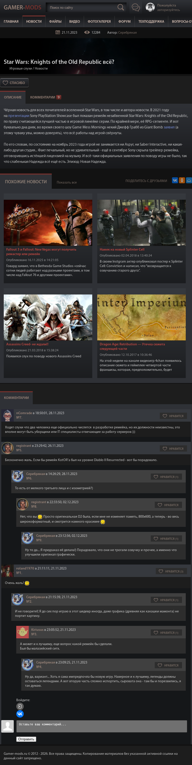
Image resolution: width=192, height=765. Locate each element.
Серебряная (127, 33)
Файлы (55, 22)
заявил (169, 127)
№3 (33, 634)
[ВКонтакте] (175, 180)
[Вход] (20, 706)
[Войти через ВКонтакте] (20, 714)
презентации (18, 116)
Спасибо (17, 83)
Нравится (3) (174, 571)
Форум (124, 22)
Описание (13, 97)
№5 (19, 450)
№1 (19, 573)
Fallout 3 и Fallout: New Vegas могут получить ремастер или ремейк (41, 252)
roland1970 (25, 569)
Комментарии (45, 97)
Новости (34, 22)
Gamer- (22, 8)
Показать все (67, 183)
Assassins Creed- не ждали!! (27, 344)
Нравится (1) (169, 477)
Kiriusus (37, 630)
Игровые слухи (21, 69)
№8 (33, 507)
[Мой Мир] (189, 180)
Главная (11, 22)
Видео (74, 22)
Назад (6, 69)
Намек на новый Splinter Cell (122, 250)
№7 (19, 418)
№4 (39, 667)
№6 (29, 478)
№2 (29, 602)
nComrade (24, 413)
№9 (39, 540)
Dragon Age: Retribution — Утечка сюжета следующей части (132, 347)
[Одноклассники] (182, 180)
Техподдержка (151, 22)
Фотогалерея (99, 22)
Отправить (26, 739)
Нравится (176, 416)
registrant (23, 446)
